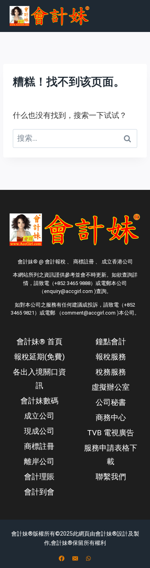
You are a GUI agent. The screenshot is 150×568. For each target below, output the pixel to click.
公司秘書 (111, 402)
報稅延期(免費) (39, 356)
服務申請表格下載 (110, 454)
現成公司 (39, 431)
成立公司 (39, 416)
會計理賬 (39, 476)
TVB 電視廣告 (110, 432)
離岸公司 (39, 461)
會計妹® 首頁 (39, 341)
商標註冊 (39, 446)
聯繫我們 (111, 476)
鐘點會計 (111, 341)
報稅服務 (111, 356)
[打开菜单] (131, 16)
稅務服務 (111, 372)
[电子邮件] (75, 558)
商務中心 (111, 417)
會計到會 (39, 491)
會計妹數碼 (39, 400)
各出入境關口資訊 (39, 378)
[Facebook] (61, 558)
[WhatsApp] (88, 558)
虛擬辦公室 (111, 387)
